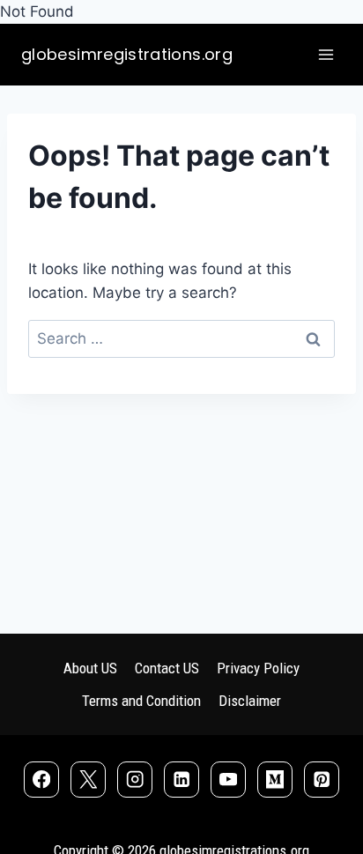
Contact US (167, 668)
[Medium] (275, 779)
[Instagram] (135, 779)
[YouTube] (229, 779)
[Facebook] (42, 779)
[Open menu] (325, 55)
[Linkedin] (182, 779)
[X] (88, 779)
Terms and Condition (141, 700)
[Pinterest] (322, 779)
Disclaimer (250, 700)
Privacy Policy (258, 668)
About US (90, 668)
